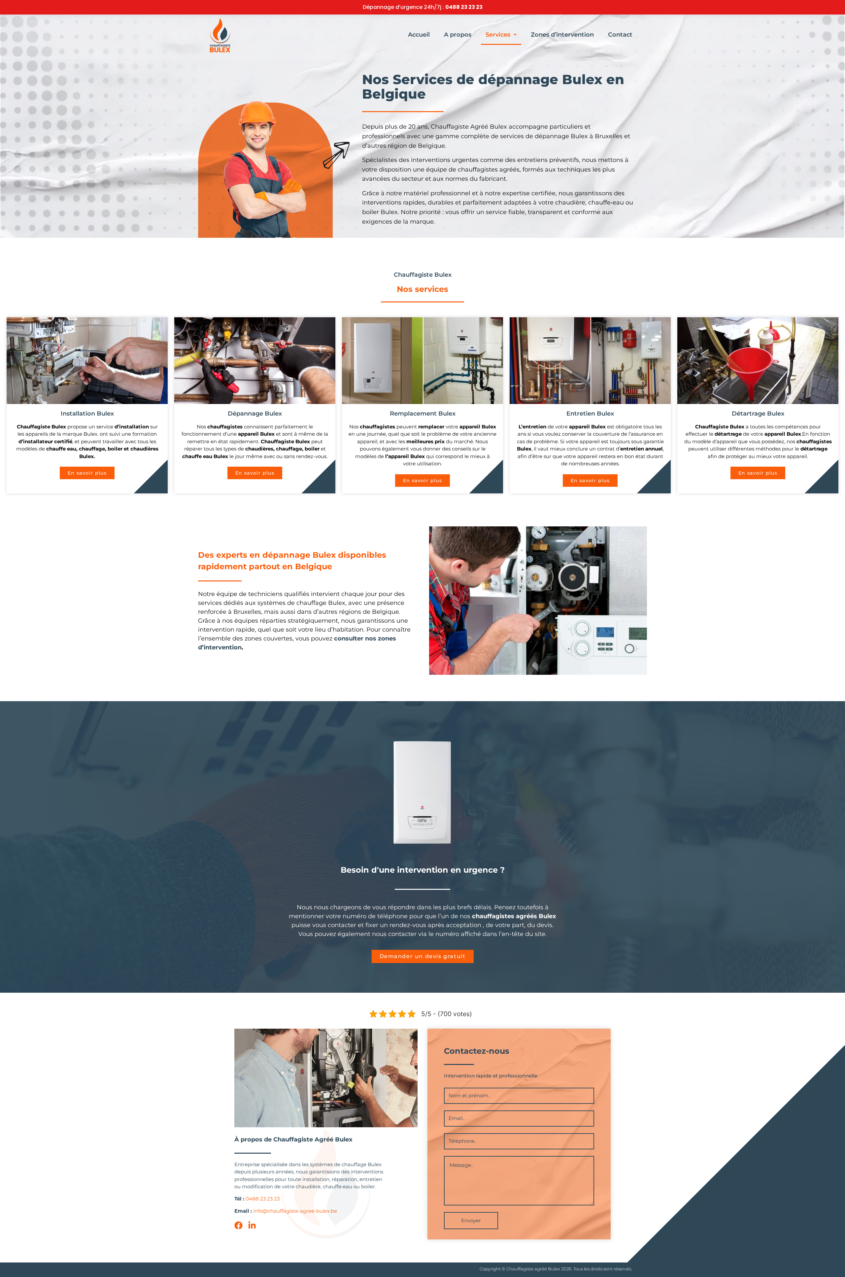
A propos (457, 34)
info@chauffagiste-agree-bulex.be (295, 1211)
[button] (501, 34)
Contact (620, 34)
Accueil (419, 34)
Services (498, 34)
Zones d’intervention (562, 34)
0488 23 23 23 (464, 7)
